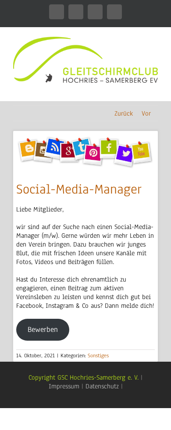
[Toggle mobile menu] (154, 87)
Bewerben (43, 329)
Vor (146, 113)
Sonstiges (98, 355)
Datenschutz (102, 386)
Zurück (123, 113)
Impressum (64, 386)
